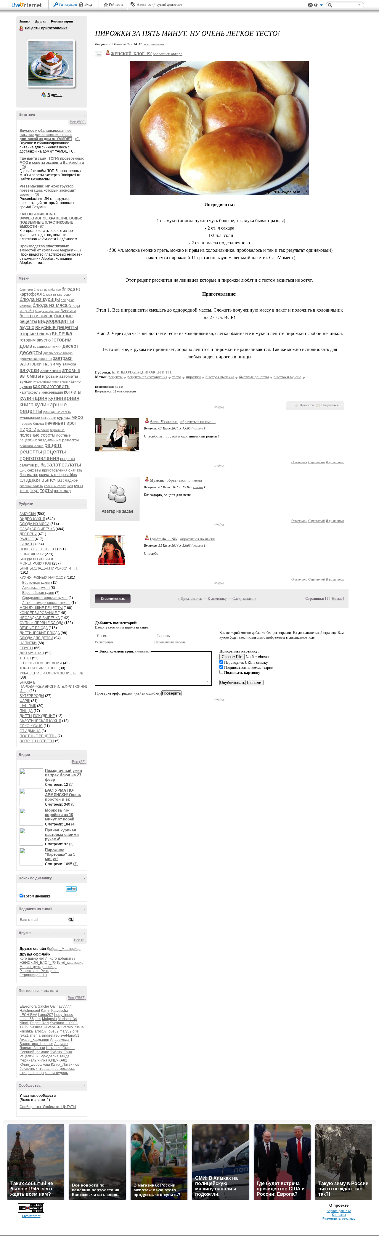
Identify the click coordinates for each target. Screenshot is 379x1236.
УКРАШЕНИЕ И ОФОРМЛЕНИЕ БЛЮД (51, 673)
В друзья (55, 95)
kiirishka (26, 1031)
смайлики (143, 651)
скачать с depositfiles (58, 474)
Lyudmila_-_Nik (163, 539)
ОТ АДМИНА (30, 731)
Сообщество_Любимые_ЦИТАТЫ (48, 1107)
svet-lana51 (69, 1035)
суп (70, 485)
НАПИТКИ (28, 643)
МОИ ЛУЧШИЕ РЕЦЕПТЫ (41, 608)
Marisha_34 (67, 1019)
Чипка (42, 1060)
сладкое (70, 480)
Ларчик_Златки (32, 1048)
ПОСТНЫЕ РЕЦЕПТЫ (38, 736)
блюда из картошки (57, 294)
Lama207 (45, 1015)
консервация (52, 392)
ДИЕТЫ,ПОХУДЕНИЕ (37, 716)
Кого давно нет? (33, 958)
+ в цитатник (154, 44)
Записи (24, 21)
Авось (141, 4)
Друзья (40, 21)
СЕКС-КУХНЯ (31, 726)
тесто (24, 490)
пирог (70, 423)
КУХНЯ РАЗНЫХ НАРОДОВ (43, 577)
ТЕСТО (25, 658)
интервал (44, 1069)
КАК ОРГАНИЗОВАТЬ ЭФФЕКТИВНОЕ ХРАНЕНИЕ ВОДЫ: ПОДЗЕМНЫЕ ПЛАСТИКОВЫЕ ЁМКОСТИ (51, 220)
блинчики (26, 289)
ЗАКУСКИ (28, 514)
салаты (71, 464)
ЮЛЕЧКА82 (57, 1060)
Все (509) (78, 122)
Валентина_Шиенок (36, 1044)
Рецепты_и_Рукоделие (39, 971)
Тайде (65, 1056)
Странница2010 (33, 975)
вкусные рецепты (56, 327)
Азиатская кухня (36, 588)
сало (23, 470)
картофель (30, 392)
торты (46, 490)
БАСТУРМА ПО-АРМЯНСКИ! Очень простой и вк (63, 794)
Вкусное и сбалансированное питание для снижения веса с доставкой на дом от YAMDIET (46, 135)
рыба (40, 464)
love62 (53, 1031)
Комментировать (113, 598)
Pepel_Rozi (39, 1023)
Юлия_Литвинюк (65, 1064)
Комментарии (62, 21)
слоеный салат (55, 486)
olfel (76, 1031)
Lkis (38, 1019)
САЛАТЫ (27, 544)
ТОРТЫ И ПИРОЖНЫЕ (39, 668)
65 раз (119, 386)
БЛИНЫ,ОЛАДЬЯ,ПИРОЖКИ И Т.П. (49, 568)
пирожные (57, 430)
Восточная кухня (36, 583)
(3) (71, 844)
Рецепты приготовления (21, 28)
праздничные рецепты (57, 439)
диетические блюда (58, 353)
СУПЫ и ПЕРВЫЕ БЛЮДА (41, 623)
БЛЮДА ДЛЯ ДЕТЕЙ (36, 638)
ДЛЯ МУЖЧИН (32, 653)
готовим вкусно (35, 339)
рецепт (53, 445)
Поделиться (330, 405)
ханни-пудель (56, 1073)
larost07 (40, 1031)
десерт (70, 346)
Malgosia (49, 1019)
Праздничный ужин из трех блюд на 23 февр (63, 775)
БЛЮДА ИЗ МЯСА (34, 524)
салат (53, 465)
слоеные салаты (31, 486)
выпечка (62, 333)
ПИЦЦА (26, 711)
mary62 (66, 1031)
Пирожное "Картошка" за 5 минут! (60, 854)
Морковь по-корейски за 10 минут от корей (59, 814)
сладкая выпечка (41, 480)
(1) (71, 785)
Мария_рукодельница (38, 967)
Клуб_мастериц (70, 963)
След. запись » (244, 598)
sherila (35, 1035)
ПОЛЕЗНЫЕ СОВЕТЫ (38, 549)
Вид (318, 6)
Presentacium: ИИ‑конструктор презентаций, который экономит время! (48, 190)
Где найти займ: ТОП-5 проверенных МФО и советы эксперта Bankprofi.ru (52, 160)
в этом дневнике (37, 896)
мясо (77, 417)
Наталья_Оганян (60, 1048)
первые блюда (32, 423)
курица (63, 417)
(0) (77, 139)
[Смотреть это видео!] (32, 777)
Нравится (307, 405)
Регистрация (68, 4)
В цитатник (335, 462)
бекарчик (27, 1069)
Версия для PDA (339, 1211)
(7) (75, 864)
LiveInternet (28, 5)
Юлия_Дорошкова (35, 1064)
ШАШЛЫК (28, 706)
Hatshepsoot (30, 1011)
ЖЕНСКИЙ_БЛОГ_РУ (38, 963)
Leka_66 (27, 1019)
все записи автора (167, 54)
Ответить (299, 462)
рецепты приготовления (43, 454)
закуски (29, 370)
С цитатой (316, 462)
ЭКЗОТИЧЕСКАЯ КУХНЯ (40, 721)
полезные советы (37, 434)
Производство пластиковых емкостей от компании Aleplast (47, 248)
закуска (69, 364)
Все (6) (80, 940)
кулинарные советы (57, 411)
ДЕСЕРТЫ (28, 534)
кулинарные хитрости (38, 418)
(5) (73, 804)
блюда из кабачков (47, 289)
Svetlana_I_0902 (64, 1023)
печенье (54, 423)
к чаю (64, 381)
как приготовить (51, 386)
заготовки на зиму (41, 364)
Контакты (339, 1214)
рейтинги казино (32, 446)
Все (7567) (77, 998)
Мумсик (157, 480)
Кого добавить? (62, 958)
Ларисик (61, 1044)
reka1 (24, 1035)
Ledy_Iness (63, 1015)
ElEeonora (28, 1006)
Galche (43, 1006)
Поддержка (310, 5)
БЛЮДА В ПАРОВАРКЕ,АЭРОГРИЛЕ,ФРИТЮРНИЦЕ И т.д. (55, 686)
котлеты (72, 392)
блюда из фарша (47, 311)
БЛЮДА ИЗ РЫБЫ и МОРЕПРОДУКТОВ (36, 561)
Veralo (67, 1027)
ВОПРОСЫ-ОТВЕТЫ (37, 741)
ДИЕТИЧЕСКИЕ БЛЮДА (40, 633)
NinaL (24, 1023)
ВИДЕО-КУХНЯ (32, 519)
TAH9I (24, 1027)
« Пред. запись (190, 598)
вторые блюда (35, 333)
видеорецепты (56, 321)
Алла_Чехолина (164, 421)
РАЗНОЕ (27, 539)
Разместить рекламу (338, 1218)
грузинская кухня (47, 346)
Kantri (45, 1011)
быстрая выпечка (219, 377)
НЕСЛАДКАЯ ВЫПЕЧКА (40, 618)
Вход (88, 4)
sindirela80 (50, 1035)
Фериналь (28, 1060)
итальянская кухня (46, 381)
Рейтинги (116, 4)
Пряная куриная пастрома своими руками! (62, 834)
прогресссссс (63, 1069)
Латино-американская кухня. (46, 603)
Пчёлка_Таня (61, 1052)
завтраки (63, 358)
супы (78, 485)
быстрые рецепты (254, 377)
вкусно (27, 327)
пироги (28, 429)
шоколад (62, 490)
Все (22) (79, 762)
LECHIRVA (28, 1015)
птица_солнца (32, 1073)
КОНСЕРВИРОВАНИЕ (39, 613)
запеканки (50, 370)
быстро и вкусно (36, 315)
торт (34, 490)
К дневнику (217, 598)
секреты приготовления (47, 470)
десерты (31, 352)
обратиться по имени (198, 421)
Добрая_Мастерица (64, 949)
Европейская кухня (38, 593)
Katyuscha (59, 1011)
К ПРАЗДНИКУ (32, 554)
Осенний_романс (34, 1052)
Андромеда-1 (61, 1040)
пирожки (43, 430)
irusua (79, 1027)
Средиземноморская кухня (45, 598)
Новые (337, 598)
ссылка (198, 428)
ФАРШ (25, 701)
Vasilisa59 (38, 1027)
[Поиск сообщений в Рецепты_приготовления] (71, 889)
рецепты (31, 451)
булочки (68, 310)
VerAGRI (55, 1027)
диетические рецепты (36, 358)
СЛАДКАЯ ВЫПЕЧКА (37, 529)
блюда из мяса (50, 305)
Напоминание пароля (170, 642)
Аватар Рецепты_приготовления (50, 63)
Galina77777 (60, 1006)
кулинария (33, 398)
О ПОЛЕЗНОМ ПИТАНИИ (41, 663)
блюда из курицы (40, 299)
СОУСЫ (26, 648)
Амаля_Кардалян (34, 1040)
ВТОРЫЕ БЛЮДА (34, 628)
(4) (73, 824)
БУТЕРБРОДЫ (32, 696)
